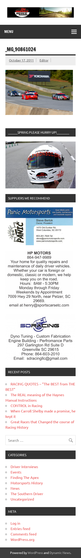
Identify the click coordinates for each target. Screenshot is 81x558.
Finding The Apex (25, 477)
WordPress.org (22, 539)
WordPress (35, 553)
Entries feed (20, 528)
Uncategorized (22, 499)
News (15, 488)
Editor (44, 60)
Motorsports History (27, 482)
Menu (8, 31)
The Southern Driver (27, 493)
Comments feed (23, 534)
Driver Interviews (24, 466)
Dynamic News (60, 553)
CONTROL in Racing (26, 405)
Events (16, 472)
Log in (15, 523)
